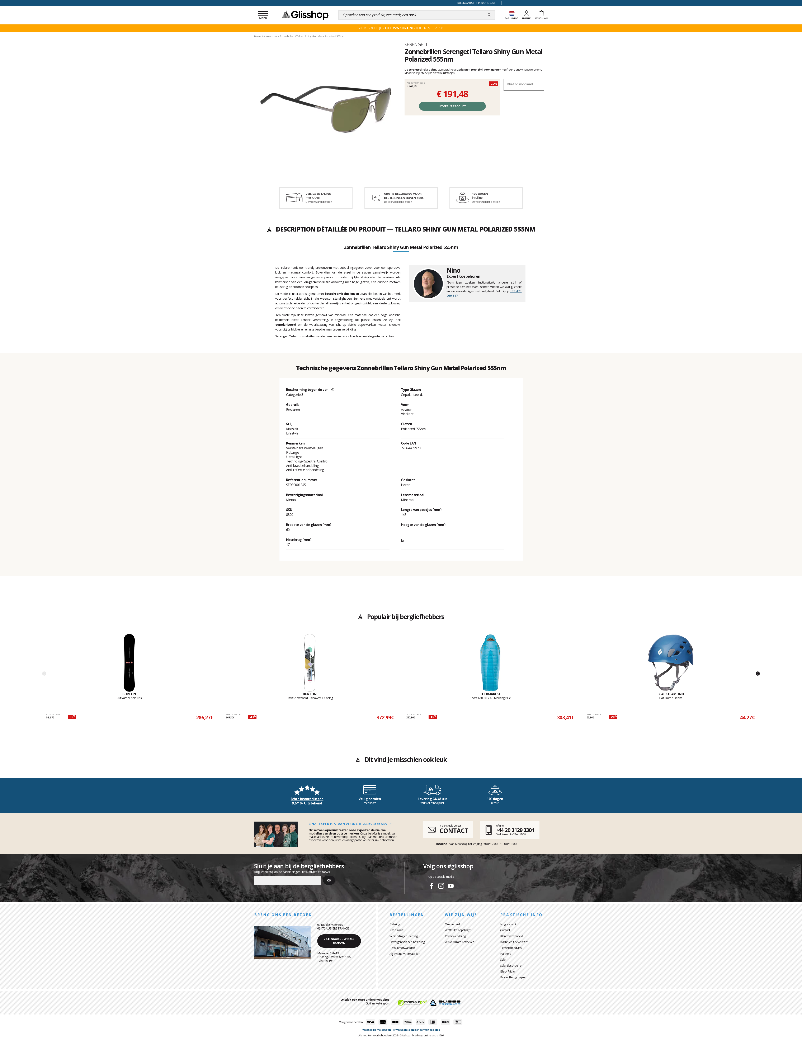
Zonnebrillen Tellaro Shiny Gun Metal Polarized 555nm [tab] (401, 247)
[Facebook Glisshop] (431, 886)
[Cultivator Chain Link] (129, 663)
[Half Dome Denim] (670, 663)
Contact (505, 930)
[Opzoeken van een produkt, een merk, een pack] (489, 15)
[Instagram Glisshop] (441, 886)
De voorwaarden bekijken (398, 202)
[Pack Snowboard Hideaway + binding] (309, 663)
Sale (502, 959)
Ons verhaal (452, 924)
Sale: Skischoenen (511, 966)
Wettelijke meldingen (376, 1030)
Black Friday (507, 971)
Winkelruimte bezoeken (459, 942)
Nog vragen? (508, 924)
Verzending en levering (403, 936)
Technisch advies (511, 948)
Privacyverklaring (455, 936)
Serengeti (416, 44)
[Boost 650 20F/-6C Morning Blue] (490, 663)
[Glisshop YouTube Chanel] (451, 886)
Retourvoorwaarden (402, 948)
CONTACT (453, 830)
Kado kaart (396, 930)
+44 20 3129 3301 (515, 829)
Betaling (395, 924)
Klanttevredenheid (511, 936)
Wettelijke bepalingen (458, 930)
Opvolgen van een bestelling (407, 942)
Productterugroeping (513, 977)
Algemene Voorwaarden (405, 954)
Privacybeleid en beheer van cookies (416, 1030)
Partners (505, 954)
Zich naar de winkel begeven (339, 941)
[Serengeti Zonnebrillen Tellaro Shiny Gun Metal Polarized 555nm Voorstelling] (325, 109)
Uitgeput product (452, 106)
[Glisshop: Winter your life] (305, 15)
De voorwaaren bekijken (319, 202)
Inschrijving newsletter (514, 942)
